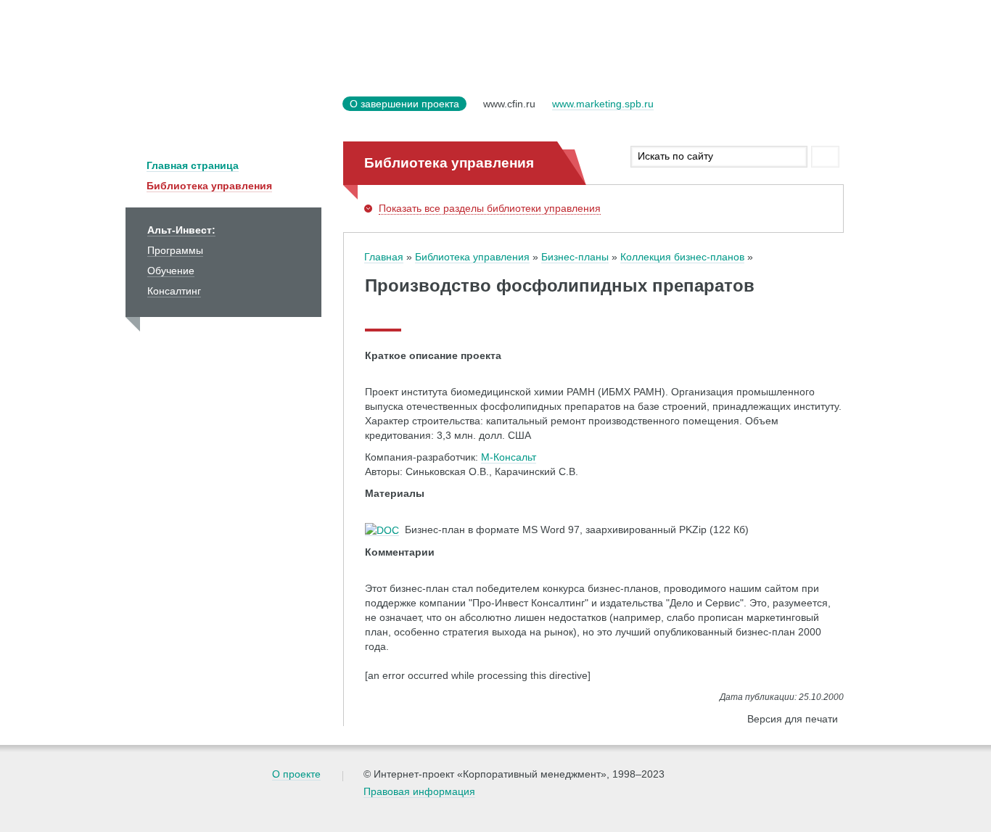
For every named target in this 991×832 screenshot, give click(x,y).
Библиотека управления (209, 185)
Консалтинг (174, 291)
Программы (175, 250)
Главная (383, 257)
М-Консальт (508, 457)
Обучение (170, 270)
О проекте (296, 774)
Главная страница (193, 165)
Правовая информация (419, 791)
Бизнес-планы (575, 257)
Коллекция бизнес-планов (682, 257)
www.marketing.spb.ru (603, 104)
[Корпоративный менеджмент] (230, 113)
